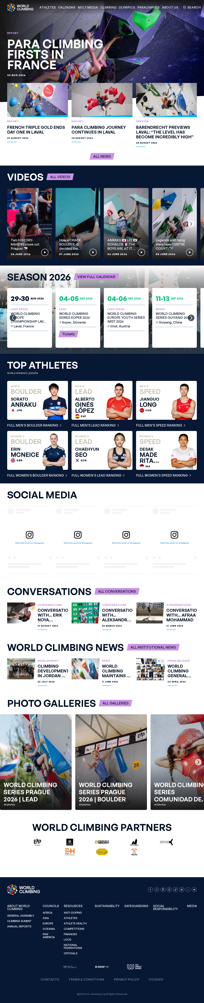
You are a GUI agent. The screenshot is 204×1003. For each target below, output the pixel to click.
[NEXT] (191, 224)
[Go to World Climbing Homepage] (22, 7)
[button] (88, 7)
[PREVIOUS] (13, 224)
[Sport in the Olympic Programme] (70, 967)
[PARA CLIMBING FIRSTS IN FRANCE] (102, 51)
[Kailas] (70, 842)
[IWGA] (134, 967)
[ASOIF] (102, 967)
